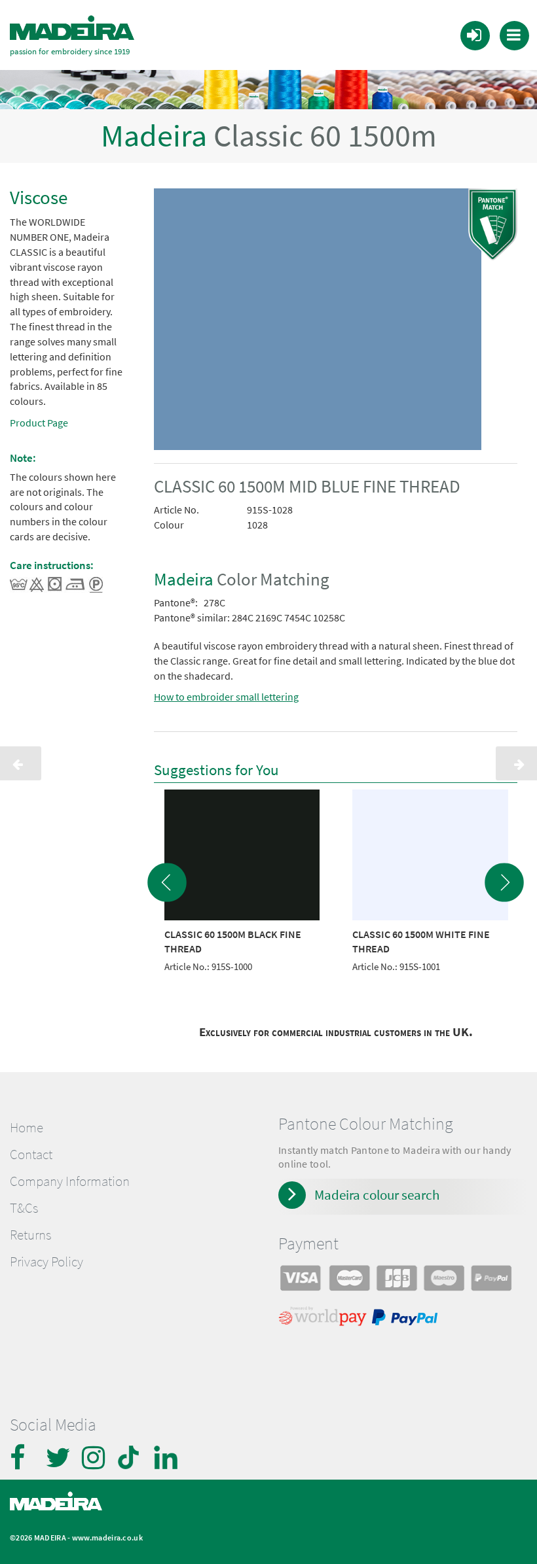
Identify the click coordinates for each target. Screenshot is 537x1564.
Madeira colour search (376, 1195)
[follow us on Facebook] (23, 1457)
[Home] (72, 28)
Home (26, 1127)
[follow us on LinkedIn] (167, 1457)
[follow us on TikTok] (131, 1457)
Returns (30, 1234)
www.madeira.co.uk (107, 1537)
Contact (31, 1154)
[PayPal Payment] (406, 1319)
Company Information (70, 1181)
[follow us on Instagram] (95, 1457)
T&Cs (24, 1208)
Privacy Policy (46, 1261)
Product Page (39, 422)
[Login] (474, 34)
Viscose (38, 197)
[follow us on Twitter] (59, 1457)
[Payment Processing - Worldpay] (325, 1319)
